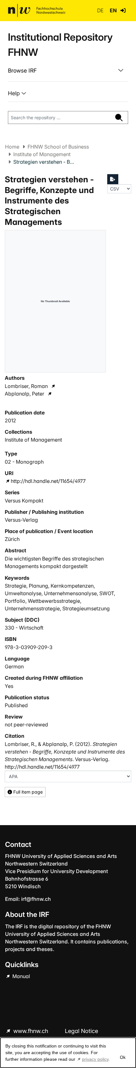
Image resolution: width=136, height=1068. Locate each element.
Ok (123, 1057)
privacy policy (95, 1059)
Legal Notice (81, 1031)
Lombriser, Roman (26, 386)
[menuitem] (68, 70)
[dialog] (68, 1052)
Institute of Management (42, 154)
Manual (20, 976)
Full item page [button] (27, 792)
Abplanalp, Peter (24, 393)
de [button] (101, 10)
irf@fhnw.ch (36, 899)
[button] (123, 10)
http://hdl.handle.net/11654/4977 (48, 481)
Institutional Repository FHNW (60, 44)
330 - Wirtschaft (24, 628)
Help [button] (15, 93)
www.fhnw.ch (31, 1031)
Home (12, 147)
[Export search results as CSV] (113, 179)
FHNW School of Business (58, 147)
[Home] (36, 10)
